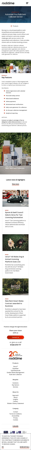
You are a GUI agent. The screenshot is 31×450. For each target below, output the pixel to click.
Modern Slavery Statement (15, 403)
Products (15, 26)
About (15, 397)
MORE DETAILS (24, 447)
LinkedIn (15, 426)
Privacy (15, 418)
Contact (15, 412)
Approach (15, 395)
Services (15, 387)
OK (3, 447)
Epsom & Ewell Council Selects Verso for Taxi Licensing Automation (14, 215)
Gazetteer (15, 368)
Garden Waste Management (15, 372)
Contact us (15, 337)
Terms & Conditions (15, 414)
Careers (15, 401)
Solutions (15, 383)
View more (15, 184)
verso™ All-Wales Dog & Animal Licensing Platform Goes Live (14, 259)
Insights (15, 399)
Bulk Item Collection (15, 374)
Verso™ (15, 366)
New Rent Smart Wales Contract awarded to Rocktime (14, 303)
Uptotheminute (15, 370)
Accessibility (15, 416)
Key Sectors (15, 385)
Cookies (15, 420)
